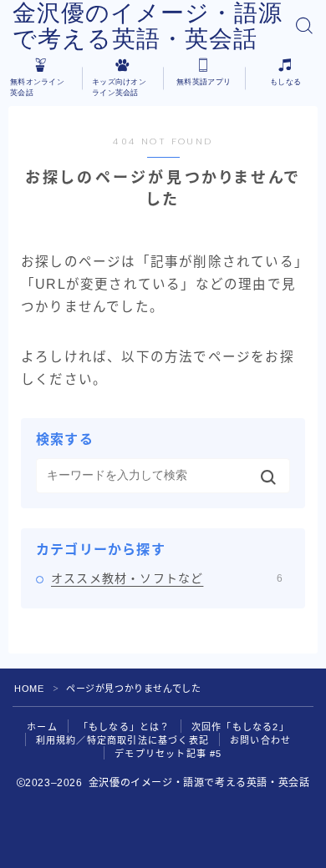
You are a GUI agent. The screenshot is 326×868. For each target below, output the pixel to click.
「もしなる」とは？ (125, 727)
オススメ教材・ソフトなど (167, 578)
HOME (28, 689)
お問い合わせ (260, 740)
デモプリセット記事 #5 (168, 754)
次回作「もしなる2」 (240, 727)
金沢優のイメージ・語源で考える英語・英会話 (148, 26)
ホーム (42, 727)
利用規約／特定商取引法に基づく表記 (122, 740)
